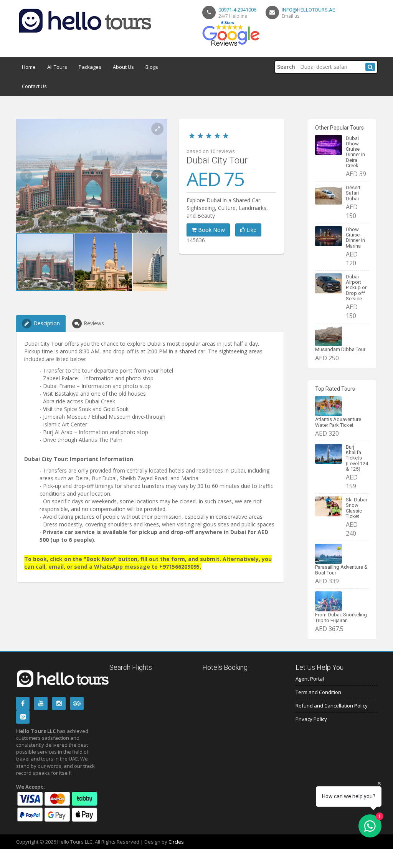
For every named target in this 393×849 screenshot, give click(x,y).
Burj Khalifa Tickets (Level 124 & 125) (357, 458)
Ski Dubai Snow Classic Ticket (356, 508)
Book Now (210, 229)
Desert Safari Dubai (353, 193)
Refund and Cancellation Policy (332, 705)
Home (29, 66)
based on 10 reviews (211, 151)
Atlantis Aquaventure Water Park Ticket (338, 422)
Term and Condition (318, 692)
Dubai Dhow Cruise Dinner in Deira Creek (355, 151)
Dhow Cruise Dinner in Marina (355, 237)
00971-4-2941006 (237, 10)
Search (286, 66)
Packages (90, 66)
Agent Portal (310, 678)
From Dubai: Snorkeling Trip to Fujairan (341, 617)
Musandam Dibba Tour (340, 349)
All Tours (57, 66)
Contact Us (34, 86)
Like (250, 229)
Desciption (46, 323)
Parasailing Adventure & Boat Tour (341, 569)
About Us (123, 66)
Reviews (94, 323)
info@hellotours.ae (308, 10)
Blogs (151, 66)
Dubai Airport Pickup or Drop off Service (356, 287)
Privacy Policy (311, 719)
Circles (176, 841)
